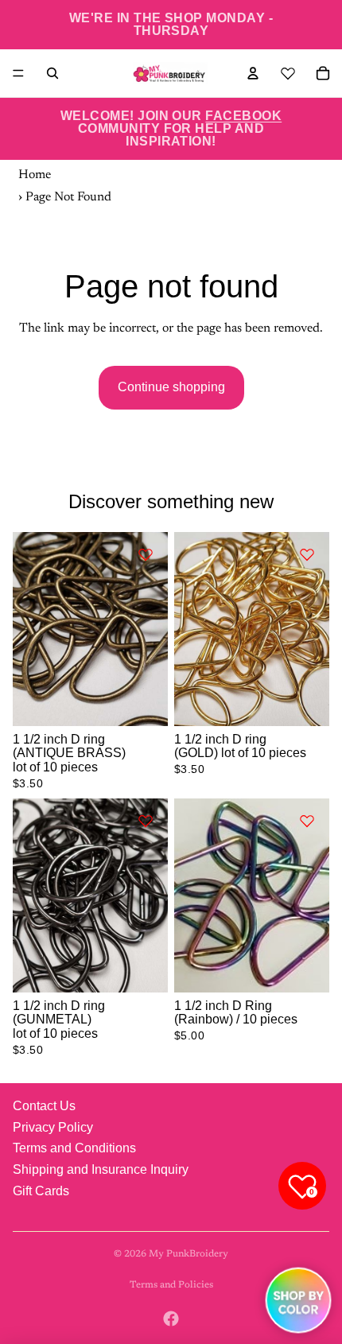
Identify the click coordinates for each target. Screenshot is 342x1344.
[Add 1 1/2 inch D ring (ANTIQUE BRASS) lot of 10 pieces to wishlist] (145, 554)
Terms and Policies (171, 1285)
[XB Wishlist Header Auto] (287, 70)
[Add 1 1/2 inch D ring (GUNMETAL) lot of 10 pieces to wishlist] (145, 820)
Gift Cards (41, 1191)
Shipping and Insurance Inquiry (100, 1169)
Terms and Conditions (74, 1148)
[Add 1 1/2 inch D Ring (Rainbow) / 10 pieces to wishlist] (307, 820)
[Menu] (18, 73)
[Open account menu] (252, 73)
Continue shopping (171, 387)
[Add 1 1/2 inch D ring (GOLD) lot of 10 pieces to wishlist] (307, 554)
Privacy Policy (53, 1127)
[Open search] (52, 73)
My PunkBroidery (188, 1254)
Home (34, 175)
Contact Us (44, 1106)
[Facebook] (171, 1318)
